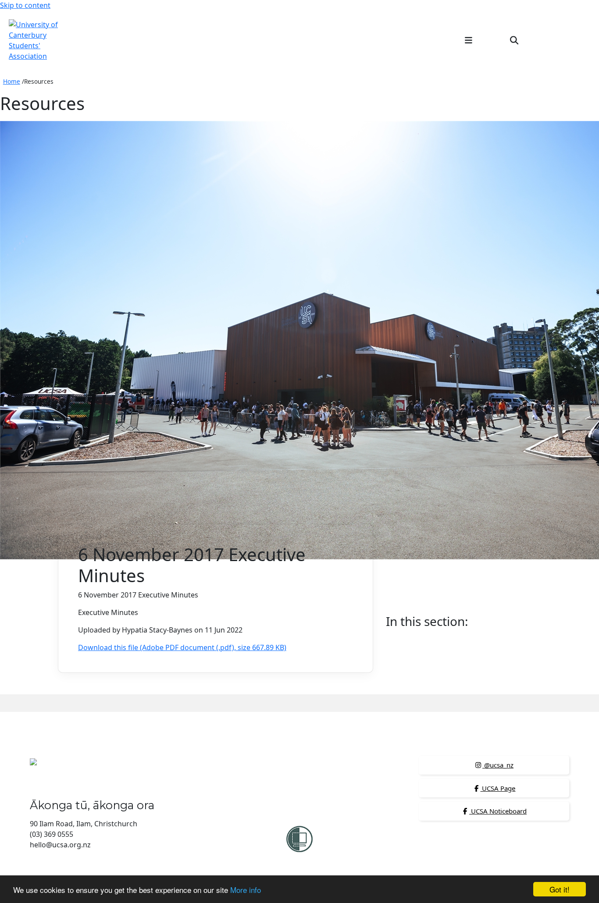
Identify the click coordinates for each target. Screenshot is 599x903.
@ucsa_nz (497, 765)
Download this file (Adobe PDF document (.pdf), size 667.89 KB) (182, 647)
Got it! (559, 889)
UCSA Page (497, 788)
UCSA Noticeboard (498, 811)
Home (11, 81)
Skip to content (25, 5)
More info (245, 889)
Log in (576, 40)
